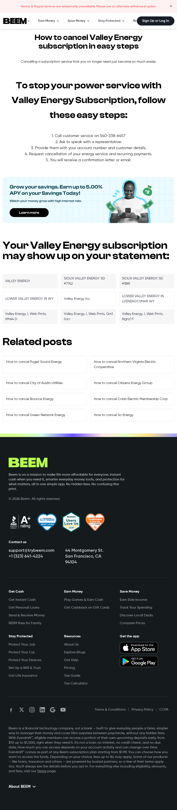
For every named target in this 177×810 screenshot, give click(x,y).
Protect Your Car (22, 652)
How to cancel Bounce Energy (30, 399)
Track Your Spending (136, 607)
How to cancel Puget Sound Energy (34, 362)
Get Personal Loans (24, 607)
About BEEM (20, 787)
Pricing (69, 668)
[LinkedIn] (42, 709)
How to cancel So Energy (113, 415)
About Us (71, 644)
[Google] (52, 709)
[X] (21, 709)
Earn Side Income (133, 600)
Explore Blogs (74, 652)
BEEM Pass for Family (25, 623)
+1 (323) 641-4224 (26, 556)
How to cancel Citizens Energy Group (123, 383)
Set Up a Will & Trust (25, 668)
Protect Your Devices (25, 660)
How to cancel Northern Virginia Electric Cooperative (125, 364)
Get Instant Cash (22, 600)
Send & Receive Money (27, 615)
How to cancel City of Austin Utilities (34, 383)
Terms (41, 771)
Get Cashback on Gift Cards (86, 607)
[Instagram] (32, 709)
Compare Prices (132, 623)
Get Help (71, 660)
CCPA (163, 709)
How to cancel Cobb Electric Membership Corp (131, 399)
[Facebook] (11, 709)
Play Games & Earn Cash (83, 600)
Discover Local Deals (136, 615)
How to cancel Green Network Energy (35, 415)
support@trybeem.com (31, 551)
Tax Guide (72, 676)
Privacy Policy (142, 709)
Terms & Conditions (110, 709)
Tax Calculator (76, 683)
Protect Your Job (22, 644)
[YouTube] (63, 709)
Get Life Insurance (23, 676)
